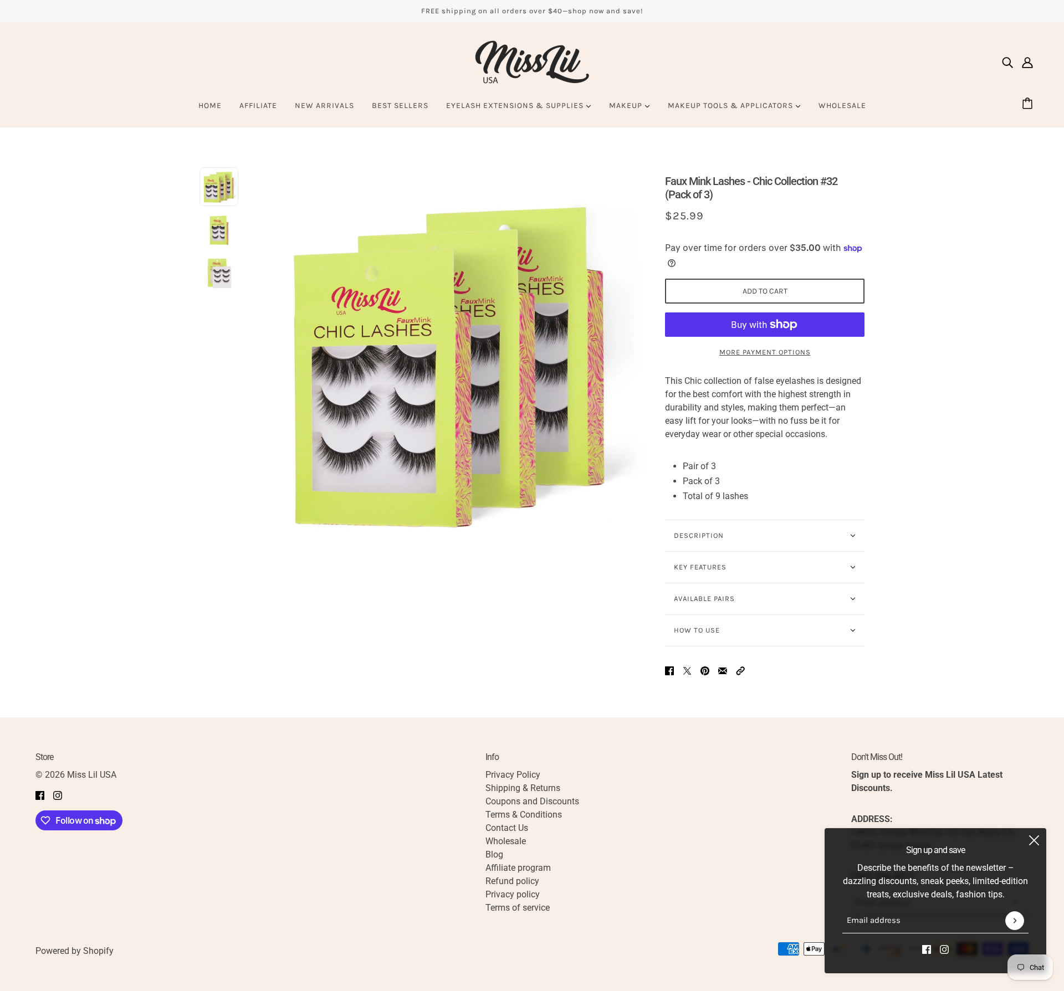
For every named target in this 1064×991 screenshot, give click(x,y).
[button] (740, 671)
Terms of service (517, 907)
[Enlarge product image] (451, 362)
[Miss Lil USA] (532, 62)
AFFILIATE (258, 105)
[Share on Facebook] (669, 671)
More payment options (765, 352)
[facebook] (926, 949)
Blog (494, 854)
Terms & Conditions (523, 814)
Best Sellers (400, 105)
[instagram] (944, 949)
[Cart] (1029, 104)
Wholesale (842, 105)
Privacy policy (512, 894)
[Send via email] (723, 671)
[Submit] (1014, 920)
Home (210, 105)
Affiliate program (518, 867)
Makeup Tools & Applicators (731, 105)
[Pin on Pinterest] (705, 671)
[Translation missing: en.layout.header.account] (1027, 62)
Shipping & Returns (522, 788)
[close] (1034, 840)
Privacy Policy (512, 774)
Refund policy (512, 881)
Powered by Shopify (74, 951)
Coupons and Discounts (532, 801)
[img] (1007, 62)
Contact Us (506, 828)
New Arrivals (324, 105)
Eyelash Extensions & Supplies (516, 105)
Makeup (626, 105)
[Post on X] (687, 671)
